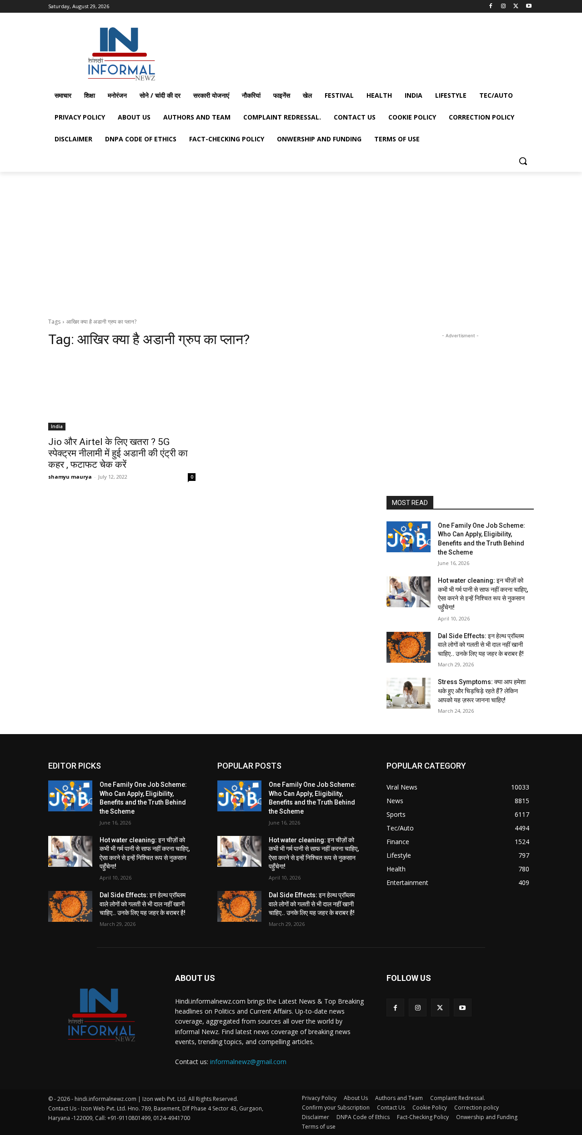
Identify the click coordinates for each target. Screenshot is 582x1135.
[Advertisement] (359, 51)
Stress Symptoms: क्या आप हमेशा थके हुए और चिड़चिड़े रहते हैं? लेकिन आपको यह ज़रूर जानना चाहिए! (482, 690)
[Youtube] (528, 6)
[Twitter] (516, 6)
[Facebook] (491, 6)
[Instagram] (503, 6)
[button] (523, 161)
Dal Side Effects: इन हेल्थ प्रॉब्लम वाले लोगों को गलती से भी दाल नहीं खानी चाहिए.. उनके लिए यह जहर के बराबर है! (481, 644)
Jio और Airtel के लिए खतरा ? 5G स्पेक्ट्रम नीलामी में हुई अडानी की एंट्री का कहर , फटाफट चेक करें (118, 453)
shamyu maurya (70, 476)
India (57, 426)
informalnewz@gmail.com (248, 1061)
